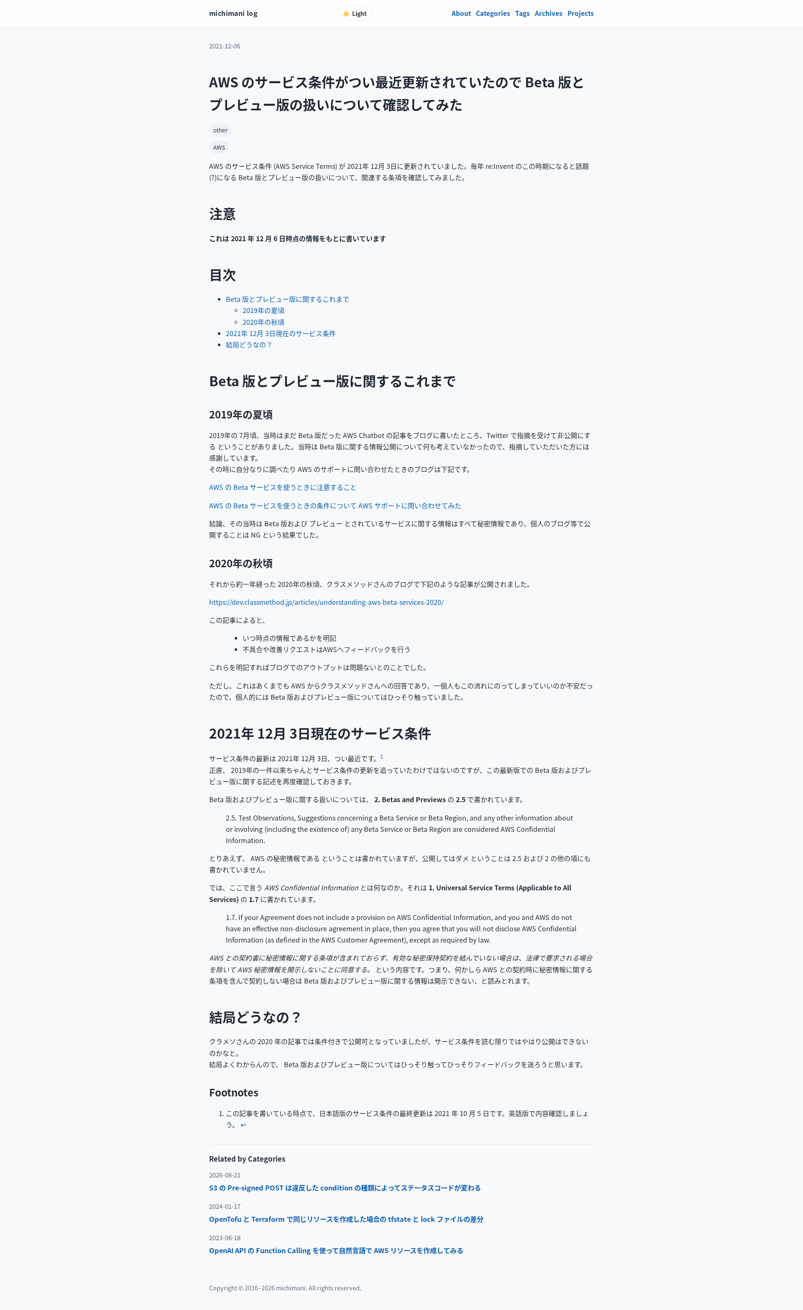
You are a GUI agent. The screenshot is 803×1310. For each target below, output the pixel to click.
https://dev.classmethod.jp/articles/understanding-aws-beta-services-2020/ (326, 602)
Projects (581, 13)
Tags (522, 13)
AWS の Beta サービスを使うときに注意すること (283, 487)
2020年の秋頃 (263, 322)
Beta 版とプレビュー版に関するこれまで (287, 299)
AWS (219, 147)
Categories (493, 13)
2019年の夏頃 (263, 310)
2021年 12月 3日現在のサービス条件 (281, 333)
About (461, 13)
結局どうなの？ (249, 344)
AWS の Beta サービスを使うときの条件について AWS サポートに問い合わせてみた (335, 505)
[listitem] (401, 1187)
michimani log (233, 13)
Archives (549, 13)
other (220, 130)
